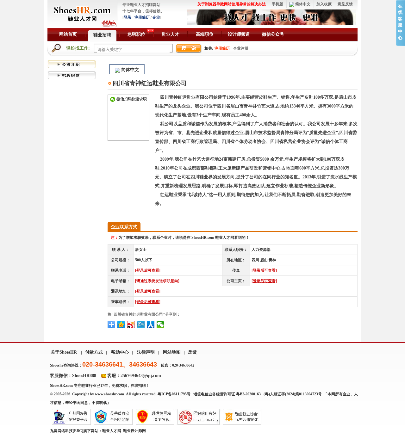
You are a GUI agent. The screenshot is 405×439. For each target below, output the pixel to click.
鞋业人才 (170, 34)
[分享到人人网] (151, 324)
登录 (127, 17)
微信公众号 (273, 34)
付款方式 (94, 352)
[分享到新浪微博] (131, 324)
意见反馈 (345, 4)
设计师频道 (239, 34)
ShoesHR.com (61, 385)
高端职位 (205, 34)
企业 (156, 17)
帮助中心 (120, 352)
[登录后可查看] (147, 270)
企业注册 (240, 48)
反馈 (192, 352)
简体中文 (302, 4)
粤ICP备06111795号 (174, 394)
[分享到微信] (161, 324)
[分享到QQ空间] (121, 324)
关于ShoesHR (64, 352)
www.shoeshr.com (109, 394)
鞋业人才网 (111, 431)
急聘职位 (136, 34)
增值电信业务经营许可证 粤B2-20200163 (227, 394)
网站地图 (172, 352)
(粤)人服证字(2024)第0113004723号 (293, 394)
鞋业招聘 (102, 35)
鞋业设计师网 (134, 431)
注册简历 (142, 17)
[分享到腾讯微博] (141, 324)
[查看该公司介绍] (71, 63)
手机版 (277, 4)
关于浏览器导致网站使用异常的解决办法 (231, 4)
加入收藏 (324, 4)
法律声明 (146, 352)
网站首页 (68, 34)
